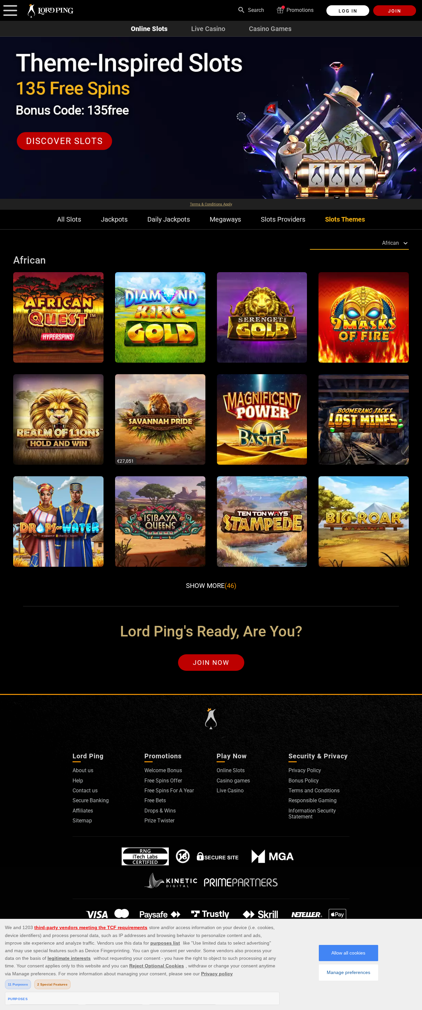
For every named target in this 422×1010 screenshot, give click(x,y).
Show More (211, 586)
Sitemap (82, 820)
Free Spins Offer (163, 780)
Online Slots (149, 29)
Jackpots (114, 219)
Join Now (211, 663)
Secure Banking (91, 800)
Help (78, 780)
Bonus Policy (303, 780)
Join (394, 11)
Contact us (85, 790)
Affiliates (83, 811)
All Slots (69, 219)
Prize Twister (159, 820)
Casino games (233, 780)
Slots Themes (345, 219)
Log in (348, 11)
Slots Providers (283, 219)
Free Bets (155, 800)
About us (83, 770)
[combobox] (311, 243)
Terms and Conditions (314, 790)
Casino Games (270, 29)
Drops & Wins (160, 811)
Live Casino (208, 29)
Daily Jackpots (168, 219)
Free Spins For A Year (169, 790)
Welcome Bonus (163, 770)
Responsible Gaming (312, 800)
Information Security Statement (312, 814)
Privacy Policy (304, 770)
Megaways (225, 219)
